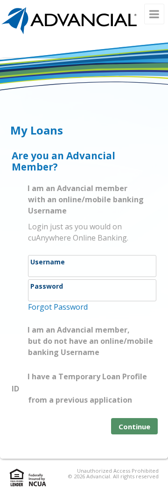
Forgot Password (58, 307)
